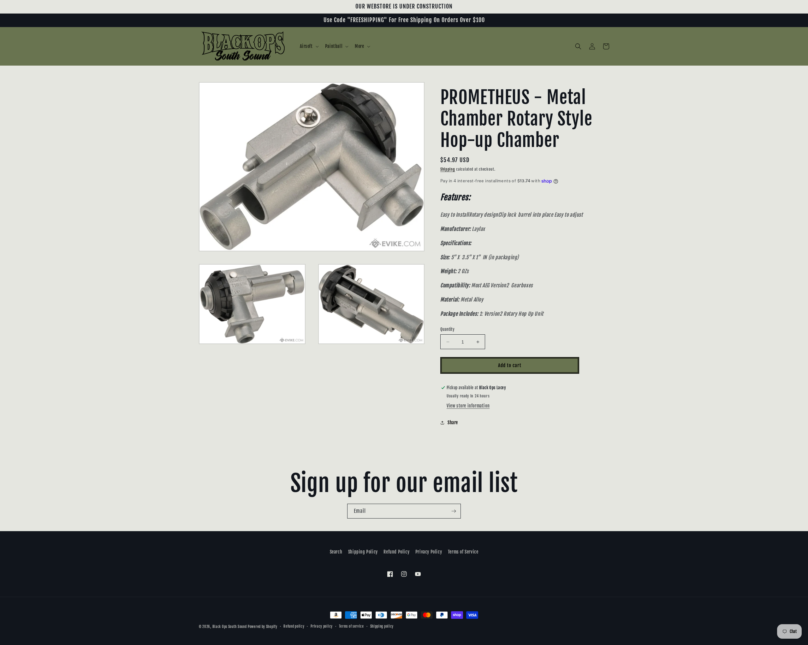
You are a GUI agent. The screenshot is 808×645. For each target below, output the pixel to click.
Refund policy (293, 626)
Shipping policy (382, 626)
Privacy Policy (428, 551)
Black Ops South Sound (229, 626)
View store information (468, 405)
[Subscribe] (453, 511)
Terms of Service (463, 551)
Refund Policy (396, 551)
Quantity (447, 329)
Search (336, 551)
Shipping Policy (363, 551)
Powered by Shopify (262, 626)
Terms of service (351, 626)
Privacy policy (322, 626)
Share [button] (453, 422)
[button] (308, 46)
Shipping (447, 169)
